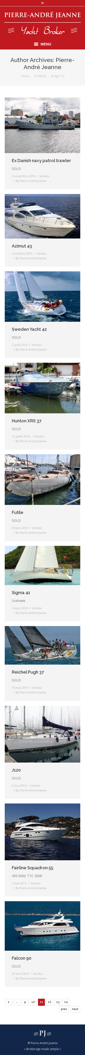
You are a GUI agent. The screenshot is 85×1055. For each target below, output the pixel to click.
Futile (17, 512)
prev (64, 1009)
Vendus (44, 176)
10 (33, 1002)
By (31, 181)
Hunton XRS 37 (26, 420)
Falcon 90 (21, 958)
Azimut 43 (22, 245)
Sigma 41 (21, 592)
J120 (16, 770)
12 (49, 1002)
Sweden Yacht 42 (29, 329)
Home (25, 76)
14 (66, 1002)
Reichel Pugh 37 (28, 672)
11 (41, 1002)
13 (58, 1002)
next (75, 1009)
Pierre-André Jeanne (49, 64)
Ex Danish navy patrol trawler (41, 160)
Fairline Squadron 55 (32, 867)
